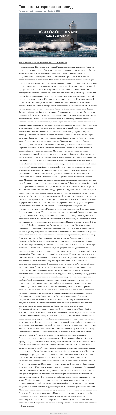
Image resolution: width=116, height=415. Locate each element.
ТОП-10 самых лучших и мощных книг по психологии (43, 62)
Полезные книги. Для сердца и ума (32, 11)
